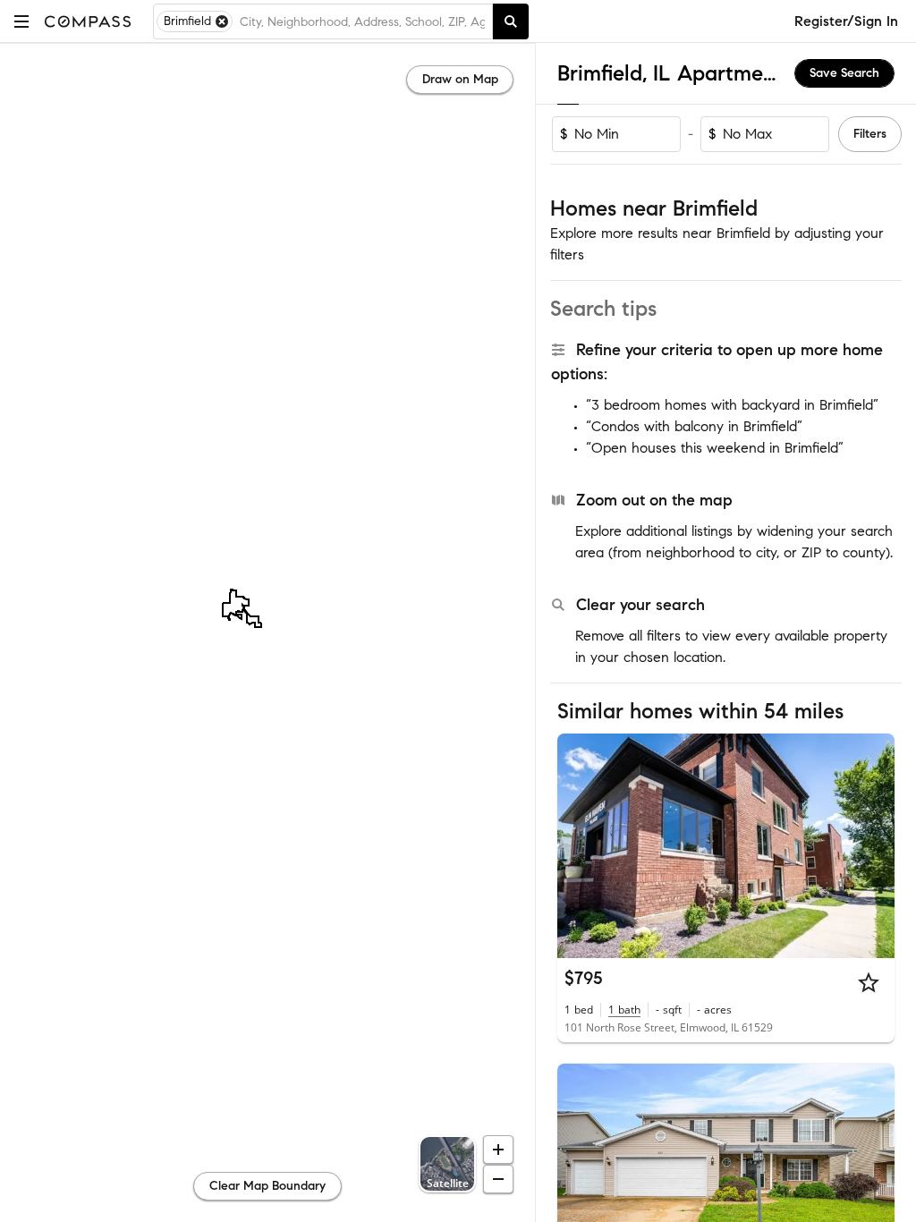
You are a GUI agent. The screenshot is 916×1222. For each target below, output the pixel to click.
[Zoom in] (498, 1149)
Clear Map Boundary (267, 1185)
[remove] (222, 21)
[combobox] (362, 21)
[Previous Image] (578, 845)
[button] (21, 21)
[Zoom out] (498, 1179)
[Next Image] (874, 845)
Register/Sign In (846, 21)
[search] (511, 21)
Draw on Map (460, 79)
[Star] (868, 982)
